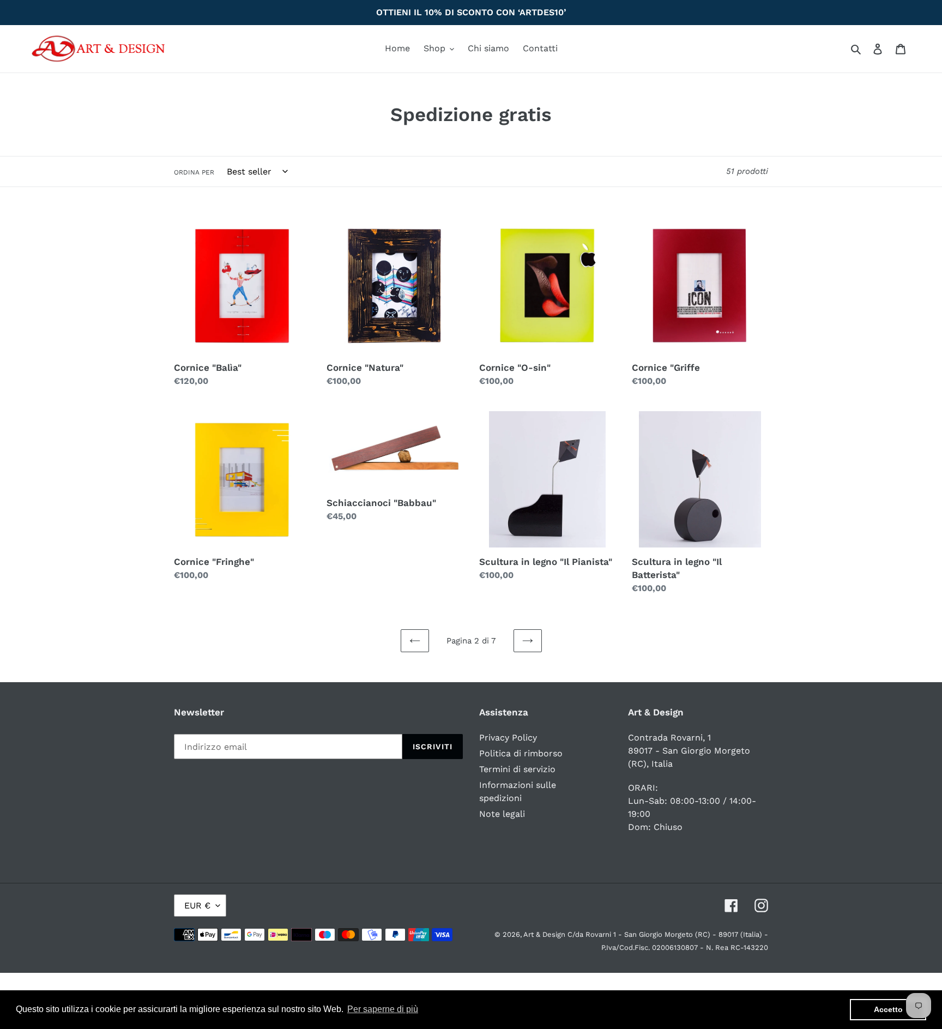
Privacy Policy (508, 737)
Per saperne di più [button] (382, 1009)
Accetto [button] (888, 1009)
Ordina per (194, 172)
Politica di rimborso (521, 753)
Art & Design (545, 934)
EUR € (197, 905)
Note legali (502, 814)
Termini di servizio (517, 769)
